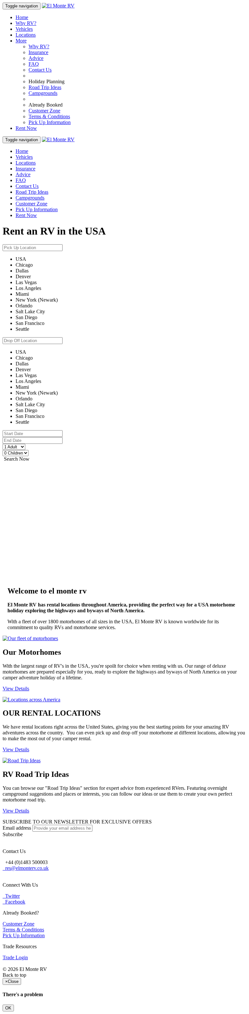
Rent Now (26, 128)
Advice (36, 58)
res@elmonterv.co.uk (26, 868)
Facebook (14, 902)
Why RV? (26, 23)
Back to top (14, 975)
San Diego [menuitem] (26, 317)
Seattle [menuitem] (22, 329)
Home (22, 17)
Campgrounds (43, 93)
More (21, 40)
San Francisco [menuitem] (30, 323)
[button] (124, 689)
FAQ (34, 64)
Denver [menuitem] (23, 276)
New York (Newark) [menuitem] (37, 300)
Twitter (11, 896)
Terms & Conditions (49, 116)
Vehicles (24, 29)
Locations (26, 35)
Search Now (16, 459)
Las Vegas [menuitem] (26, 282)
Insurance (38, 52)
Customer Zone (44, 110)
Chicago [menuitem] (24, 265)
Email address (17, 828)
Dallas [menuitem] (22, 270)
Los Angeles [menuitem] (28, 288)
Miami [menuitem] (22, 294)
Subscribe (13, 834)
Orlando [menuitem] (24, 305)
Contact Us (40, 70)
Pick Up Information (50, 122)
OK (8, 1008)
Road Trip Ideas (45, 87)
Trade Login (15, 957)
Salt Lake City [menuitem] (30, 311)
